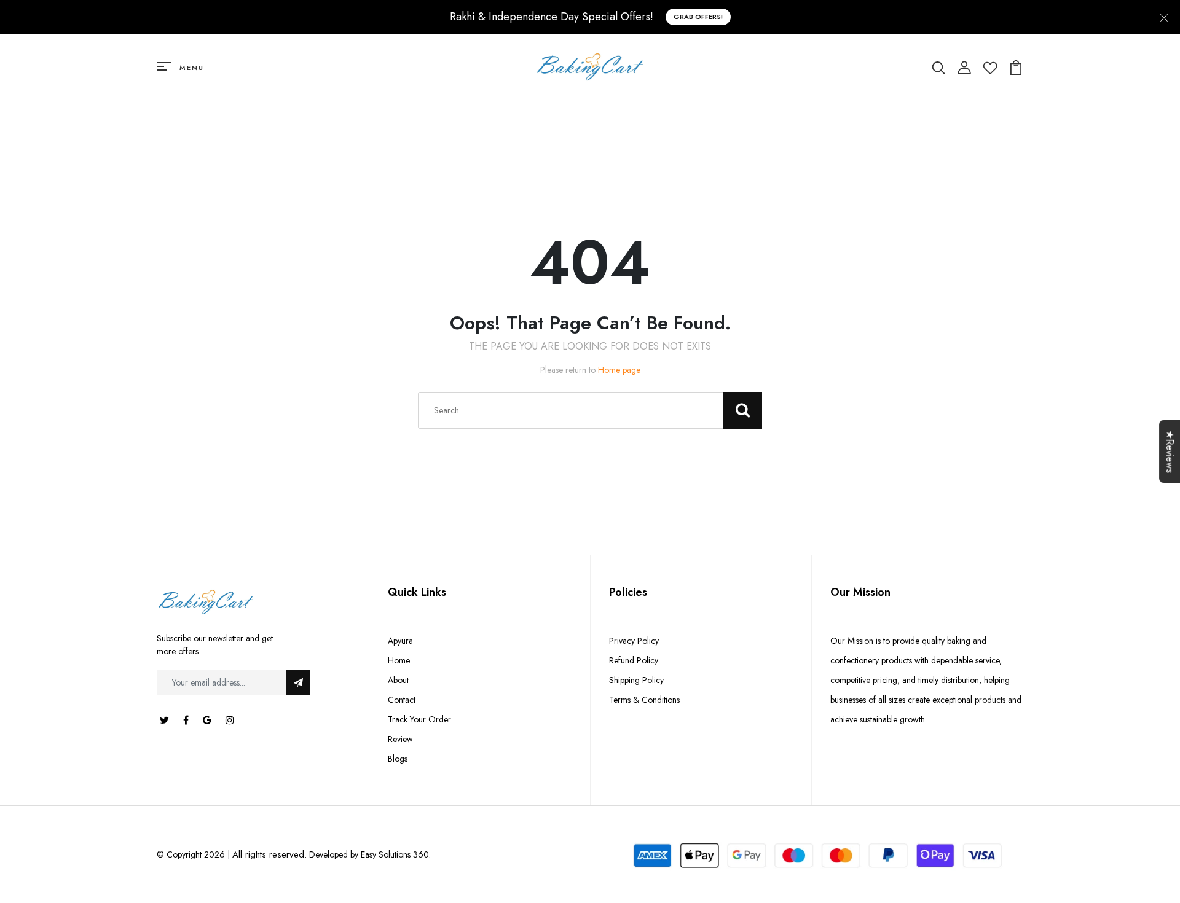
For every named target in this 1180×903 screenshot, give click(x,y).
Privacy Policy (634, 641)
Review (400, 739)
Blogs (397, 758)
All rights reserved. (269, 854)
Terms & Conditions (644, 700)
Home (399, 660)
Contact (401, 700)
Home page (619, 370)
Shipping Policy (636, 680)
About (398, 680)
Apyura (400, 641)
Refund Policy (633, 660)
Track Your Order (419, 719)
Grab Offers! (698, 17)
